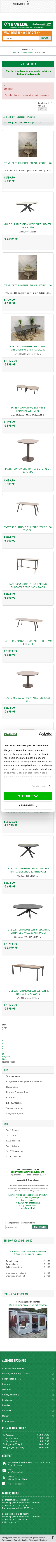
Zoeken (44, 38)
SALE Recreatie (13, 1140)
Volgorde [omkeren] (26, 116)
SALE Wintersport (14, 1151)
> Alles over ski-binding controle (28, 1254)
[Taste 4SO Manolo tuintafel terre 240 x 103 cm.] (27, 634)
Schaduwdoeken (14, 1102)
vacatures (6, 1410)
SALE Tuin (11, 1135)
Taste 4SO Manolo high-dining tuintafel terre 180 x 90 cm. (28, 585)
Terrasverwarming (14, 1108)
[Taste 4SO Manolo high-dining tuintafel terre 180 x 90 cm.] (27, 577)
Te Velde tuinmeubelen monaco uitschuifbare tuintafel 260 (27, 348)
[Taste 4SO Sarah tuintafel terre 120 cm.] (27, 691)
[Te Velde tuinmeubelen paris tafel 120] (27, 156)
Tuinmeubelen (27, 52)
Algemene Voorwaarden (13, 1368)
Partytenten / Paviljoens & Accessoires (24, 1081)
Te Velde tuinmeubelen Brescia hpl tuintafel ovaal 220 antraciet (28, 931)
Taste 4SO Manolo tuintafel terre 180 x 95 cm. (28, 529)
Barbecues (11, 1097)
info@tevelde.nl (28, 1208)
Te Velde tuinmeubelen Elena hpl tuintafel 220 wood (28, 992)
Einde (4, 1059)
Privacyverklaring (10, 1394)
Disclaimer (7, 1400)
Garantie (6, 1384)
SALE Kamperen (13, 1130)
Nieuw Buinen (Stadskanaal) (28, 1202)
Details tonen (39, 786)
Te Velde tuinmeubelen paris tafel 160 (28, 285)
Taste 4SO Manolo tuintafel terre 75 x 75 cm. (28, 470)
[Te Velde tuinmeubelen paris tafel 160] (27, 279)
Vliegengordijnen (14, 1113)
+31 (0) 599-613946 (28, 1205)
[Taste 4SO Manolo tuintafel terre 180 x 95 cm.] (27, 520)
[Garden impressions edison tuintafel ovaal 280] (27, 217)
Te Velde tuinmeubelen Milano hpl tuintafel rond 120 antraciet (27, 870)
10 (3, 1054)
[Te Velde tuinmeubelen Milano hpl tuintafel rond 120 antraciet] (27, 862)
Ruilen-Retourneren (11, 1378)
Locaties (6, 1405)
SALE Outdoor (13, 1146)
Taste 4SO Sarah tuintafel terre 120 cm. (28, 699)
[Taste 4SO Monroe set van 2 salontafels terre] (27, 401)
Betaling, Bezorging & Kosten (16, 1373)
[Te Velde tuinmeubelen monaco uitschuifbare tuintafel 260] (27, 340)
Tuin (14, 52)
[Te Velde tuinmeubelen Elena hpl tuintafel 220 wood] (27, 984)
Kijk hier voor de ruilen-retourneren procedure (28, 1195)
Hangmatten (12, 1086)
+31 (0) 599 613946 (17, 1479)
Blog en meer (8, 1421)
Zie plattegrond (15, 1465)
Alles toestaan (28, 796)
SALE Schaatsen (13, 1156)
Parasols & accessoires (17, 1092)
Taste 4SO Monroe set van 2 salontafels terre (28, 409)
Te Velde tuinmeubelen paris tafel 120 (28, 163)
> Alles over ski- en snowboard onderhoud (28, 1251)
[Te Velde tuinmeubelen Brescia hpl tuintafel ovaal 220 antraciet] (27, 923)
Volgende (6, 1056)
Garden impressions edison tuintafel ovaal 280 (27, 226)
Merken (5, 1415)
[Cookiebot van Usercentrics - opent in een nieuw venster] (39, 734)
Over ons (6, 1389)
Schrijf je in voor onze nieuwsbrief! (20, 1222)
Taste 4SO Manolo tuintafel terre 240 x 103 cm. (28, 642)
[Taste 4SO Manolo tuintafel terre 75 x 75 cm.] (27, 462)
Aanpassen (26, 805)
